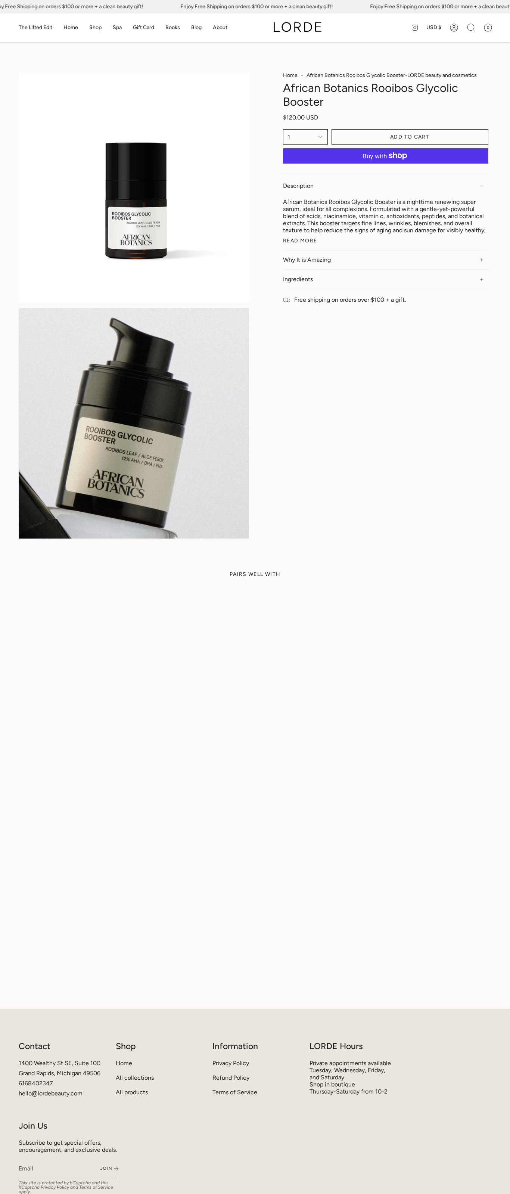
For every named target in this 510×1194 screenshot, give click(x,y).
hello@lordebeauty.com (51, 1093)
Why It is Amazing (307, 259)
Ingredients (298, 279)
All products (132, 1092)
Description (298, 185)
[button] (35, 28)
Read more (300, 241)
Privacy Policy (230, 1063)
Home (290, 75)
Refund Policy (230, 1077)
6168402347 (36, 1083)
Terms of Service (234, 1092)
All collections (135, 1077)
